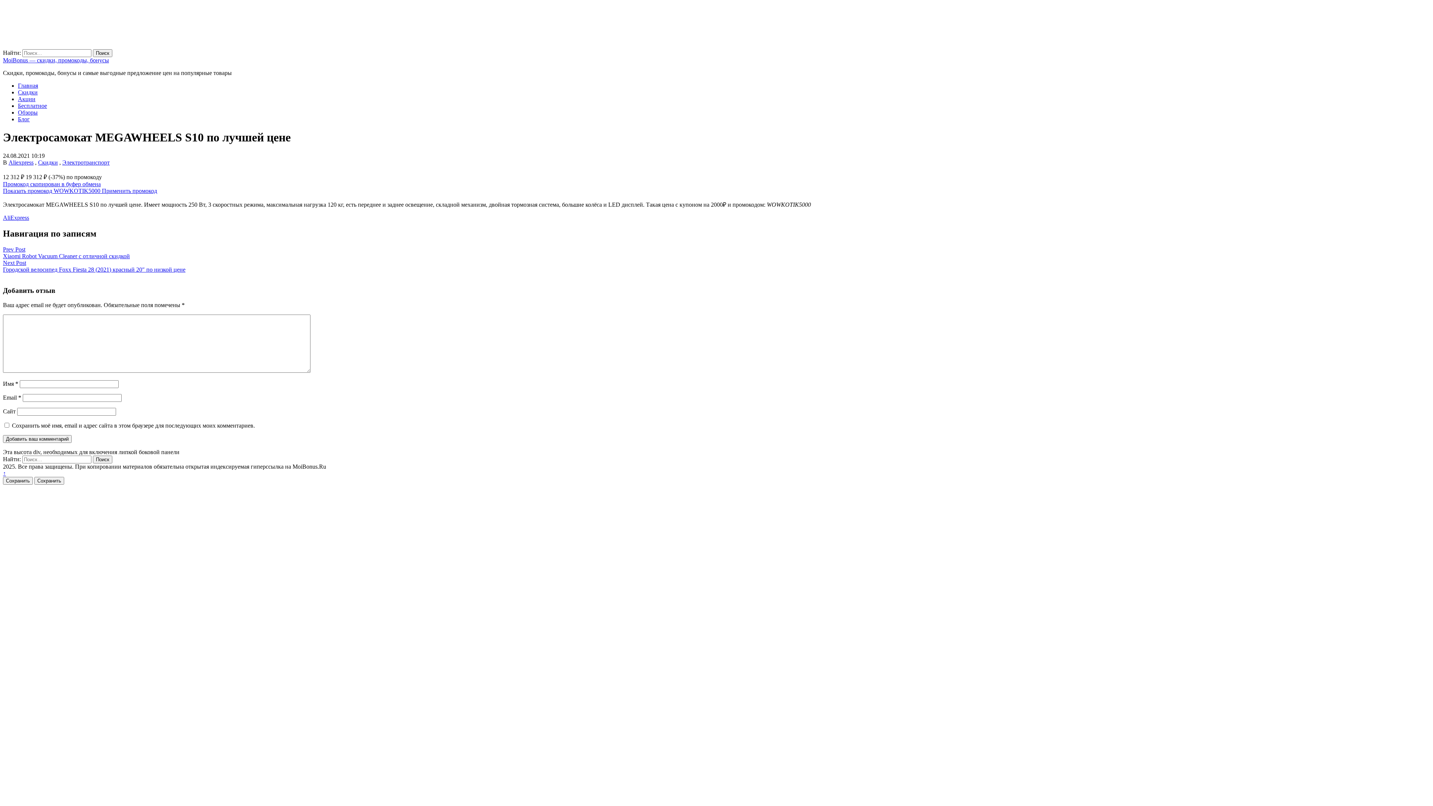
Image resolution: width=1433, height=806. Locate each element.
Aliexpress (21, 162)
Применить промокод (129, 191)
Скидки (28, 92)
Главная (28, 85)
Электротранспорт (86, 162)
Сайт (9, 411)
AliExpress (16, 218)
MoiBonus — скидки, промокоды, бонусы (56, 60)
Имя (10, 384)
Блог (24, 119)
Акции (26, 99)
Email (12, 397)
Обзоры (28, 112)
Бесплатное (32, 106)
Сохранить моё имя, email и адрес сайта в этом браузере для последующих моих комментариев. (133, 425)
